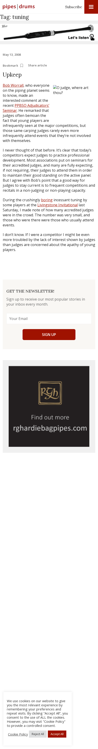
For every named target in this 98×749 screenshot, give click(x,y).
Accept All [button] (57, 734)
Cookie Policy (18, 734)
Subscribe (73, 7)
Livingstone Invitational (57, 204)
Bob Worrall (13, 85)
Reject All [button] (38, 734)
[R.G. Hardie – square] (49, 406)
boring (47, 199)
